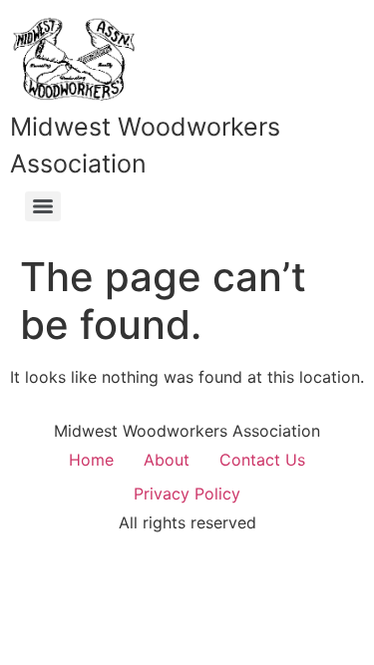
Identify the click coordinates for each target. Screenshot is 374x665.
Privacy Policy (187, 493)
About (166, 460)
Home (91, 460)
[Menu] (43, 206)
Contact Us (262, 460)
